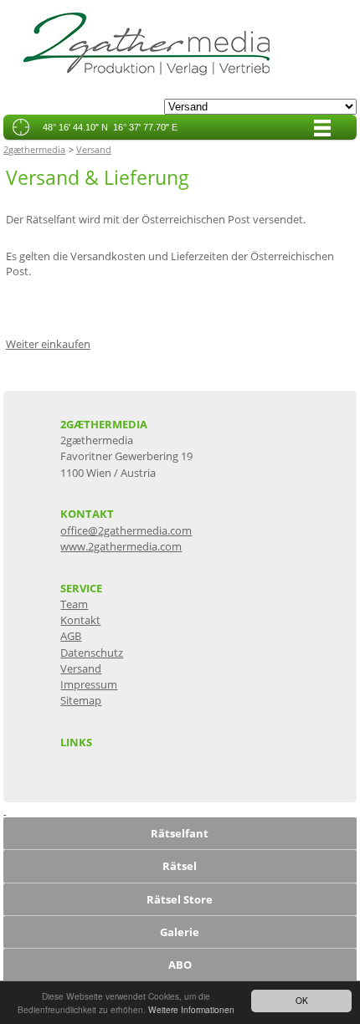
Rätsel (179, 865)
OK (302, 1000)
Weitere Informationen (191, 1009)
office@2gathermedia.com (126, 530)
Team (74, 604)
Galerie (179, 932)
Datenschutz (91, 652)
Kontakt (80, 619)
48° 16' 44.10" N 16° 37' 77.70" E (110, 127)
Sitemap (80, 700)
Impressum (88, 684)
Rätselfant (179, 833)
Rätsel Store (180, 899)
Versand (93, 149)
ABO (180, 964)
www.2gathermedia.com (121, 546)
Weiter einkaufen (48, 343)
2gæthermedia (34, 149)
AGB (70, 635)
